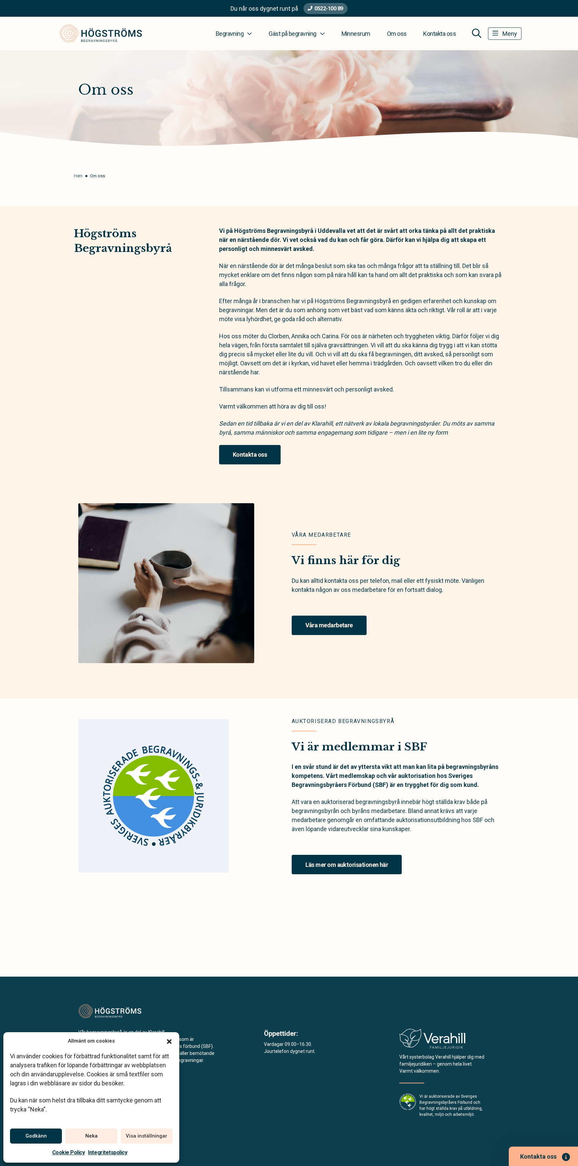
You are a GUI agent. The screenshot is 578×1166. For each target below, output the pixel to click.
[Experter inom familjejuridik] (432, 1041)
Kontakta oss (439, 33)
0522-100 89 (328, 8)
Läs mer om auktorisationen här (346, 864)
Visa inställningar (146, 1136)
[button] (169, 1041)
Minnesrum (356, 33)
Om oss (397, 33)
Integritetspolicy (107, 1152)
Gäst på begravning (292, 33)
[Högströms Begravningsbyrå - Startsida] (114, 1011)
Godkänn (36, 1136)
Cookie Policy (68, 1152)
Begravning (230, 33)
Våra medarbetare (329, 625)
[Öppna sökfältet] (477, 33)
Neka (91, 1136)
